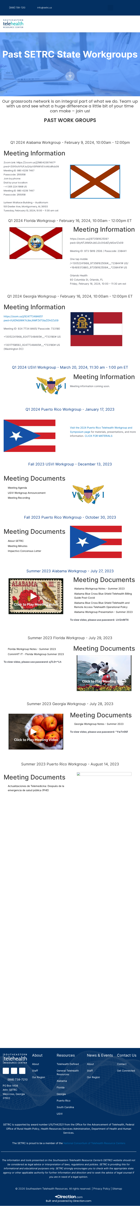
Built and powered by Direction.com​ (68, 1201)
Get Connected (126, 1070)
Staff (35, 1070)
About (35, 1064)
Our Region (38, 1077)
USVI (60, 1113)
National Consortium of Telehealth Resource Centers (94, 1143)
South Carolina (65, 1107)
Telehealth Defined (68, 1064)
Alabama (62, 1080)
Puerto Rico (63, 1100)
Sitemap (117, 1188)
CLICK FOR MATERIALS (98, 435)
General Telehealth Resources (68, 1072)
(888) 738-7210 (17, 1079)
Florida (61, 1087)
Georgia (61, 1094)
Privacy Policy (101, 1188)
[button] (110, 8)
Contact (122, 1064)
